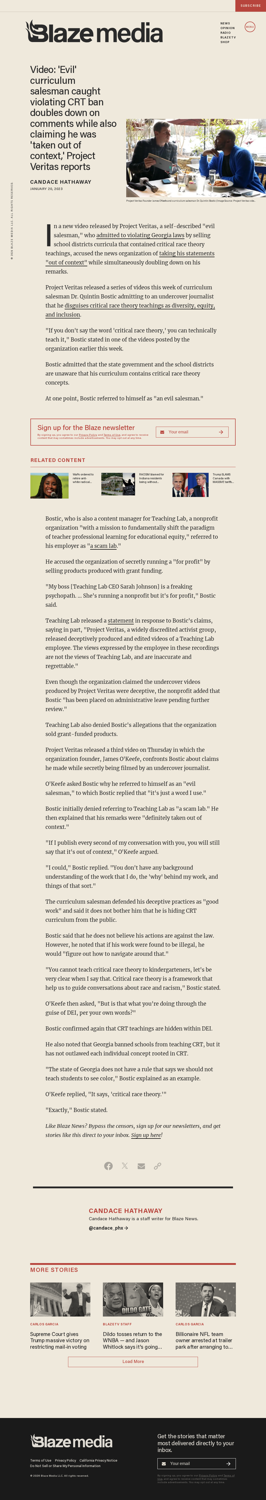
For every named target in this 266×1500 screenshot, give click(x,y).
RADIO (226, 33)
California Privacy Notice (98, 1460)
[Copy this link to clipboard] (157, 1166)
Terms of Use (112, 435)
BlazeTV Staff (117, 1324)
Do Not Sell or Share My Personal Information (65, 1466)
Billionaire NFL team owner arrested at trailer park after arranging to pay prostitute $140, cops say (204, 1341)
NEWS (225, 23)
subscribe (251, 6)
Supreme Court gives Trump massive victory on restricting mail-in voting (59, 1341)
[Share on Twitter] (125, 1166)
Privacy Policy (88, 435)
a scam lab (103, 546)
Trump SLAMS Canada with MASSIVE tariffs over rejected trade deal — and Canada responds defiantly (224, 478)
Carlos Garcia (44, 1324)
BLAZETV (228, 37)
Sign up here (146, 1135)
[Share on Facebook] (108, 1166)
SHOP (225, 42)
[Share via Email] (141, 1166)
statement (121, 620)
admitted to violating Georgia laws (140, 235)
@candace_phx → (108, 1228)
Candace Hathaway (60, 182)
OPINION (228, 28)
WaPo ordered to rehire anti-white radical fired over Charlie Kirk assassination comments (83, 478)
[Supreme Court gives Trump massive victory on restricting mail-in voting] (60, 1299)
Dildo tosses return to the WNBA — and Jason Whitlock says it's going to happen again (132, 1341)
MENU (250, 27)
